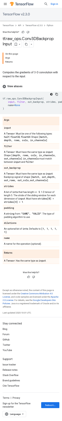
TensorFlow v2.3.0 (16, 14)
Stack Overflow (11, 375)
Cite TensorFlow (11, 385)
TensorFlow (8, 25)
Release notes (10, 370)
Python (50, 25)
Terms (6, 398)
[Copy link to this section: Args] (12, 120)
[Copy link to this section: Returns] (15, 253)
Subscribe (51, 405)
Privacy (16, 398)
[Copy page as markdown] (26, 44)
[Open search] (46, 4)
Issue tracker (9, 364)
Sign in (54, 4)
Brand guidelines (11, 380)
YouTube (7, 350)
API (19, 25)
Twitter (6, 345)
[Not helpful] (27, 32)
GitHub (6, 339)
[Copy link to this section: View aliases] (25, 86)
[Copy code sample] (56, 94)
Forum (6, 334)
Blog (5, 329)
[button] (31, 86)
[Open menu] (5, 4)
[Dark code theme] (51, 94)
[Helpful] (23, 32)
